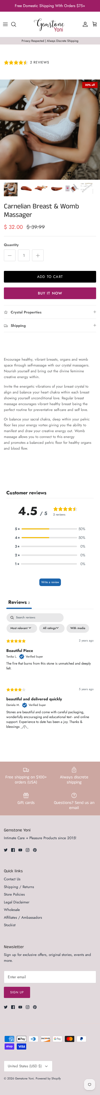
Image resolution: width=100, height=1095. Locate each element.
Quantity (11, 245)
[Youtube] (20, 850)
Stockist (10, 925)
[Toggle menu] (5, 24)
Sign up (17, 992)
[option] (50, 130)
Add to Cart (50, 276)
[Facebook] (13, 850)
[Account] (84, 24)
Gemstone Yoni (24, 1078)
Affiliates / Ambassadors (23, 917)
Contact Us (12, 879)
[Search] (16, 24)
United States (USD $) (25, 1066)
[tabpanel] (50, 675)
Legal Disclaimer (16, 902)
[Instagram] (27, 850)
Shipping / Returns (19, 887)
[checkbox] (78, 628)
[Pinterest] (35, 850)
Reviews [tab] (19, 602)
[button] (50, 529)
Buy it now (50, 293)
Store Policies (14, 894)
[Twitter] (6, 850)
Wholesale (12, 909)
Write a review (50, 582)
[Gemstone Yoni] (50, 24)
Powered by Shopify (48, 1078)
